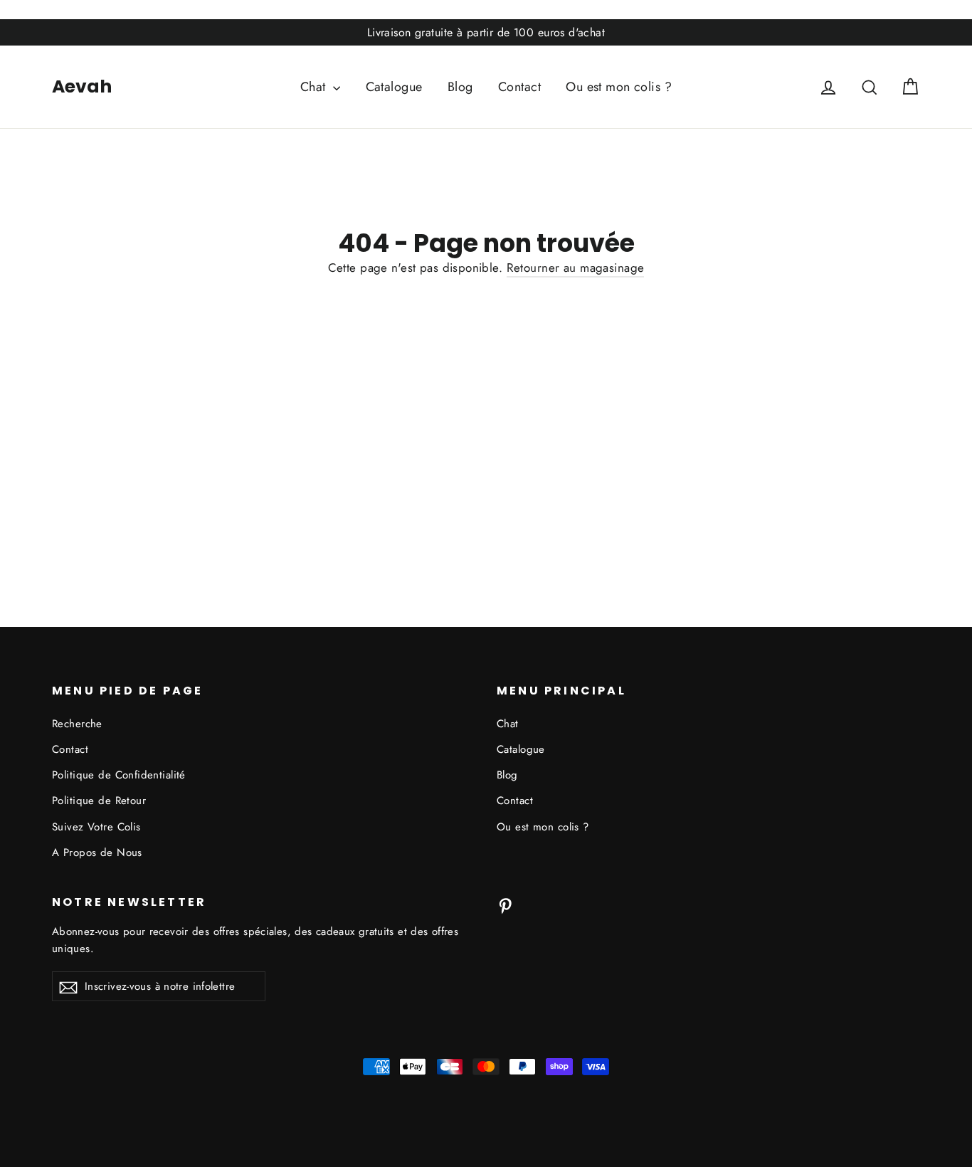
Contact (519, 87)
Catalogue (394, 87)
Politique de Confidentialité (119, 775)
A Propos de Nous (97, 852)
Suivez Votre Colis (96, 827)
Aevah (82, 86)
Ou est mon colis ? (619, 87)
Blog (460, 87)
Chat (314, 87)
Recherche (77, 724)
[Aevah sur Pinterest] (505, 904)
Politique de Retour (99, 800)
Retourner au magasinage (576, 267)
